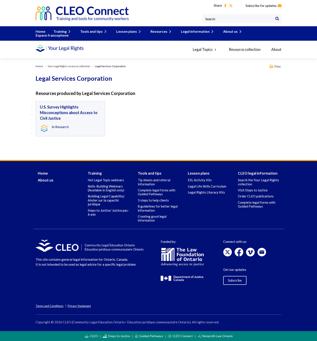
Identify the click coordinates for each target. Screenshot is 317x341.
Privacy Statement (79, 306)
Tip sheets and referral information (154, 182)
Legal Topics (203, 49)
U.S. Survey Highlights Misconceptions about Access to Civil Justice (68, 113)
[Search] (277, 18)
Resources (159, 31)
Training (60, 31)
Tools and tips (91, 31)
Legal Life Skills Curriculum (207, 186)
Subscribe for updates (261, 6)
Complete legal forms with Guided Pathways (156, 192)
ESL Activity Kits (200, 180)
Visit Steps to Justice (253, 190)
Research (62, 127)
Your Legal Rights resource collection (69, 66)
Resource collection (245, 49)
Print (278, 66)
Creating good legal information (152, 218)
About (276, 49)
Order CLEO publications (256, 196)
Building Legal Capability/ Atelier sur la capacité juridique (106, 200)
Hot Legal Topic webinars (106, 180)
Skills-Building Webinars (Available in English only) (106, 188)
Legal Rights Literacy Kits (206, 192)
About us (230, 31)
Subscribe (235, 280)
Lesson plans (126, 31)
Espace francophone (52, 35)
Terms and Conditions (49, 306)
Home (40, 31)
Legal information (195, 31)
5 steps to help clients (153, 200)
